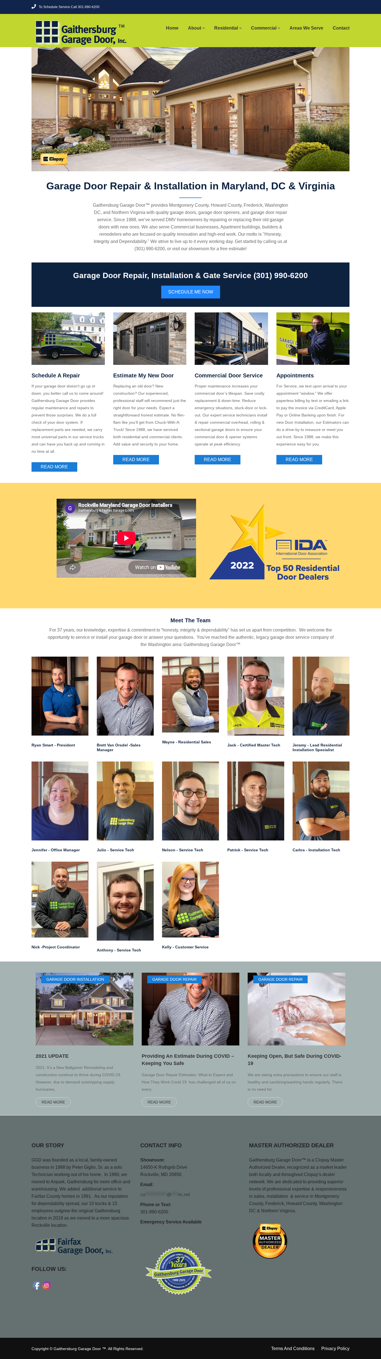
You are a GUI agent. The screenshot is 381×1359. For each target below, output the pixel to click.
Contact (341, 28)
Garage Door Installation (75, 979)
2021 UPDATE (52, 1056)
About (194, 28)
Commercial (263, 28)
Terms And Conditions (293, 1348)
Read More (54, 466)
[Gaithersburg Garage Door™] (68, 32)
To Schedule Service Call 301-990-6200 (69, 7)
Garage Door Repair (174, 979)
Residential (226, 28)
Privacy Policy (335, 1348)
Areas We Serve (306, 28)
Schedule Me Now (190, 292)
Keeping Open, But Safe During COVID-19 (294, 1059)
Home (172, 28)
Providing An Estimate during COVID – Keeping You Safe (188, 1059)
